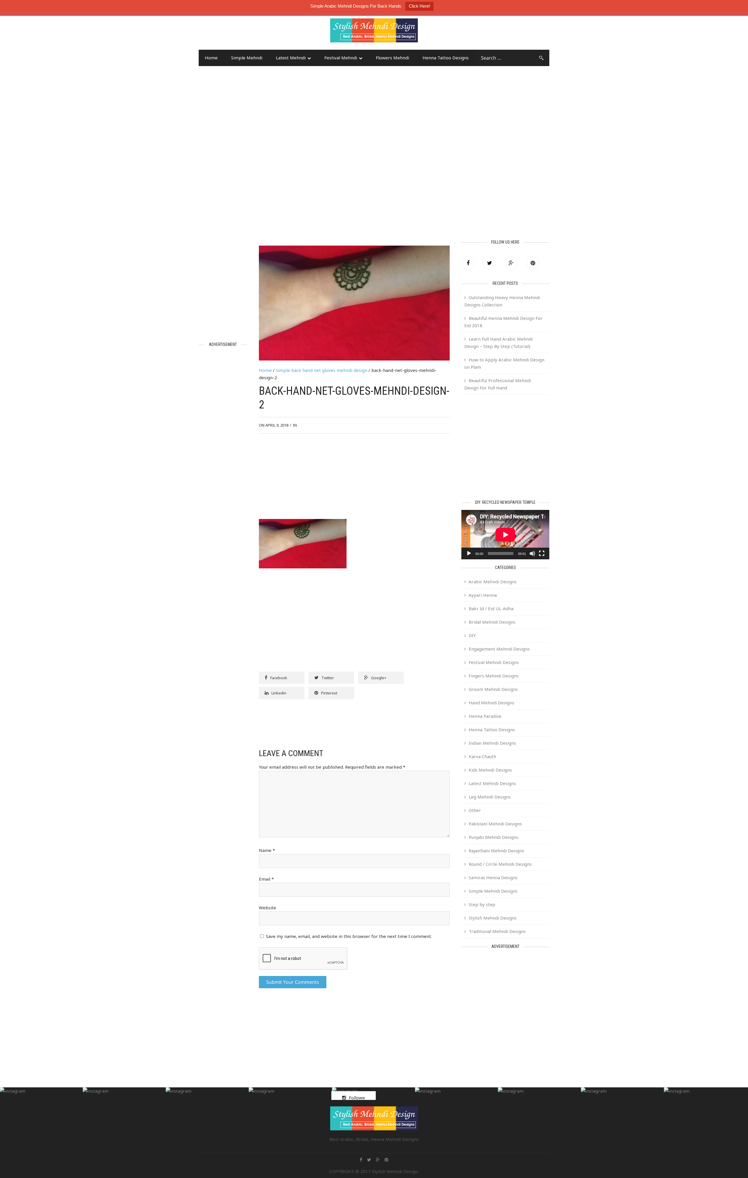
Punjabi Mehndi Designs (493, 837)
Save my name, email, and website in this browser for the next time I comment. (349, 936)
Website (267, 907)
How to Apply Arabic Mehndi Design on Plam (504, 363)
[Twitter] (489, 263)
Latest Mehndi (291, 58)
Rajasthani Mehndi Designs (496, 850)
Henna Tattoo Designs (446, 58)
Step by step (482, 904)
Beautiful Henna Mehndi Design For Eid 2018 (503, 321)
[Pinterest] (532, 263)
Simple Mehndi (246, 58)
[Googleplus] (511, 263)
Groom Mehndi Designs (493, 689)
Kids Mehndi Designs (490, 770)
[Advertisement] (245, 33)
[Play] (469, 553)
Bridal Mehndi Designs (492, 622)
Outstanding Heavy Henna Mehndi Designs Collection (502, 301)
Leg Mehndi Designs (490, 797)
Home (211, 58)
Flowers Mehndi (392, 58)
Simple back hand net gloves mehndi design (321, 370)
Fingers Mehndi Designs (494, 676)
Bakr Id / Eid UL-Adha (491, 608)
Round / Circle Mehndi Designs (500, 864)
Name (267, 850)
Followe (357, 1098)
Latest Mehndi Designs (492, 783)
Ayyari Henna (483, 595)
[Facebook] (468, 263)
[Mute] (532, 553)
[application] (505, 534)
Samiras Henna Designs (493, 877)
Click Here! (419, 6)
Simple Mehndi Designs (493, 891)
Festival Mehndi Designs (494, 662)
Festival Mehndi (340, 58)
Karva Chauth (482, 756)
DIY (472, 635)
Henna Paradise (485, 716)
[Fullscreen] (542, 553)
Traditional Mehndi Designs (497, 931)
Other (475, 810)
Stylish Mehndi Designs (493, 918)
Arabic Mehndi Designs (493, 581)
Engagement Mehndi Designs (499, 649)
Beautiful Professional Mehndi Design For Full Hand (497, 384)
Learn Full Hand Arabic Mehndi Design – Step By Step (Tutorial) (498, 342)
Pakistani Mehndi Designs (495, 824)
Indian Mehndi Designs (492, 743)
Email (266, 879)
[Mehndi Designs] (374, 25)
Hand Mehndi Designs (491, 703)
